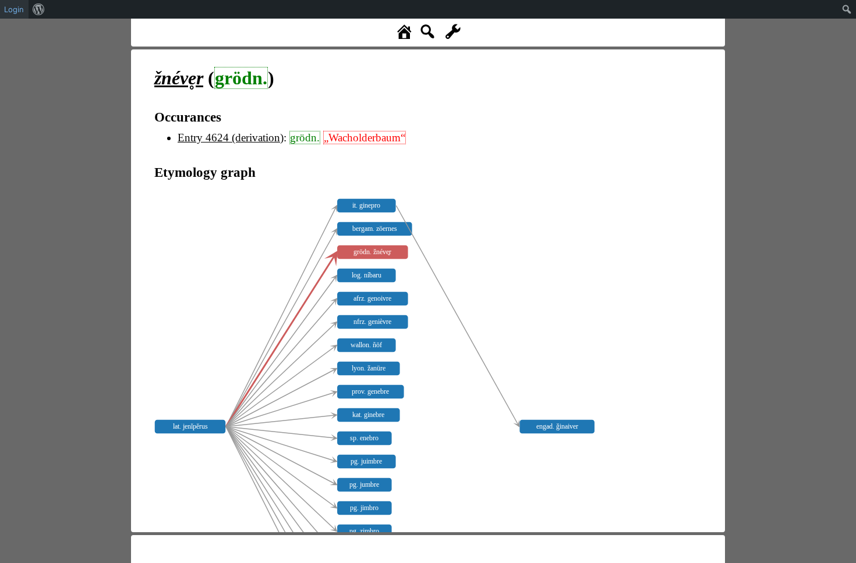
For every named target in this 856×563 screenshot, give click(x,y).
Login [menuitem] (14, 9)
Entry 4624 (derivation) (231, 137)
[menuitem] (39, 9)
